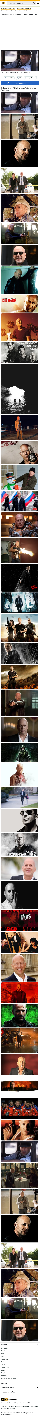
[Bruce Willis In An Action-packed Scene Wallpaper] (19, 550)
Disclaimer (18, 1406)
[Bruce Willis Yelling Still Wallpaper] (19, 1064)
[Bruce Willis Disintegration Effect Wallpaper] (19, 774)
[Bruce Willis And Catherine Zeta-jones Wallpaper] (19, 1175)
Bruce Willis (10, 78)
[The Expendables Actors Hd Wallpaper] (19, 352)
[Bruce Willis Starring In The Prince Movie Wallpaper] (19, 797)
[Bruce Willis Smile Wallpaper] (19, 968)
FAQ (28, 1406)
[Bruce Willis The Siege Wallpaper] (19, 1086)
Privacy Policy (34, 1406)
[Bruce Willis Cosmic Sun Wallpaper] (19, 524)
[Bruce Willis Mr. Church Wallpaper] (19, 729)
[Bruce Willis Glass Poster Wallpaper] (19, 752)
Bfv (20, 78)
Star (2, 1356)
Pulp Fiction (4, 1373)
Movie (3, 1351)
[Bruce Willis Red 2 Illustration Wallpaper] (19, 992)
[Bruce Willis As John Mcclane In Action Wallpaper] (19, 304)
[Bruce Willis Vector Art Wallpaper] (19, 153)
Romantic (4, 1375)
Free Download (20, 83)
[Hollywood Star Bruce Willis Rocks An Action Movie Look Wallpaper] (19, 126)
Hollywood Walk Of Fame (8, 1378)
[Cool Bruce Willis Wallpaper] (19, 255)
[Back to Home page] (3, 3)
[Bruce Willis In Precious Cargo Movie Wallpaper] (19, 427)
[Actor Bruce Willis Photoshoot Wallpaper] (19, 280)
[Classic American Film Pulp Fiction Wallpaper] (19, 942)
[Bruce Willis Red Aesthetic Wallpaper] (19, 920)
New (8, 1408)
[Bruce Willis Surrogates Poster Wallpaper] (19, 602)
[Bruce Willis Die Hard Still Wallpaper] (19, 1130)
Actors (3, 1364)
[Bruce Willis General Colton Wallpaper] (19, 677)
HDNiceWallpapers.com (8, 8)
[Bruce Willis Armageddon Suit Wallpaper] (19, 1108)
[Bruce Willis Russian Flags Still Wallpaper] (19, 501)
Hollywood (4, 1362)
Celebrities (4, 1359)
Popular (12, 1408)
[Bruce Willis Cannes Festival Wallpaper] (19, 868)
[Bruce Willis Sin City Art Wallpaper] (19, 653)
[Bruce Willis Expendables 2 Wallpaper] (19, 844)
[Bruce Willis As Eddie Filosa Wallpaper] (19, 1040)
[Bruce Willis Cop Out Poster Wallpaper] (19, 452)
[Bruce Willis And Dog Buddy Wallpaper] (19, 327)
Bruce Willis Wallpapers (24, 8)
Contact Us (11, 1406)
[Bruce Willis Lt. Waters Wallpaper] (19, 1015)
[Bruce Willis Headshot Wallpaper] (19, 895)
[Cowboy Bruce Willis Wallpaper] (19, 208)
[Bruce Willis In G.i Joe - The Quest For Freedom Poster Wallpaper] (19, 628)
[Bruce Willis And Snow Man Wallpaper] (19, 477)
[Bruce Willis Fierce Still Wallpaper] (19, 703)
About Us (4, 1406)
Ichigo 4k (29, 78)
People (3, 1370)
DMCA (24, 1406)
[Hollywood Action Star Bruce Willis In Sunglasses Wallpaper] (19, 820)
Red (2, 1353)
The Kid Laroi (5, 1367)
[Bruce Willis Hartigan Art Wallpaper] (19, 578)
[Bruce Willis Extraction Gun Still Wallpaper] (19, 233)
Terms (4, 1408)
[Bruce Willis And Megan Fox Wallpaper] (19, 180)
